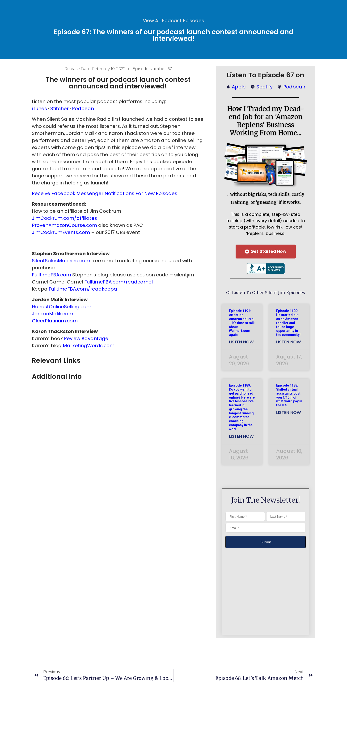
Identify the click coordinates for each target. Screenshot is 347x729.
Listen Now (241, 342)
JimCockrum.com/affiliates (64, 218)
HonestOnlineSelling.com (61, 306)
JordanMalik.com (52, 313)
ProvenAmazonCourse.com (64, 225)
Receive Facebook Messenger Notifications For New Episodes (104, 193)
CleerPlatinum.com (55, 320)
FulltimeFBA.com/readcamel (118, 282)
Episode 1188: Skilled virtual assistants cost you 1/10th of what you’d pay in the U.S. (289, 395)
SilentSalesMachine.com (61, 260)
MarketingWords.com (88, 345)
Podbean (83, 108)
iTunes (39, 108)
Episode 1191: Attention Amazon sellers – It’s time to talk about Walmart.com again (242, 323)
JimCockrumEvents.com (61, 232)
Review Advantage (86, 338)
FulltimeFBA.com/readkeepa (83, 289)
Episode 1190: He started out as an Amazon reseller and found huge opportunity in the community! (288, 323)
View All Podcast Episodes (173, 20)
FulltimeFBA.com (51, 274)
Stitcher (59, 108)
